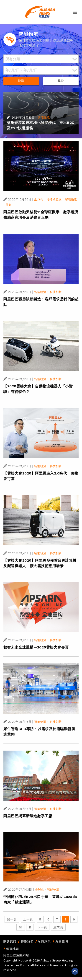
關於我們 (9, 941)
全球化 (38, 199)
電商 (8, 205)
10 (20, 927)
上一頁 (28, 919)
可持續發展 (54, 199)
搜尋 (21, 81)
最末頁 (58, 927)
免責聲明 (61, 941)
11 (30, 927)
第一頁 (12, 919)
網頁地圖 (12, 949)
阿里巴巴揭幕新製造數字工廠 (27, 816)
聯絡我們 (27, 941)
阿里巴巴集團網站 (16, 955)
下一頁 (42, 927)
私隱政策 (44, 941)
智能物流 (44, 117)
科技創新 (56, 292)
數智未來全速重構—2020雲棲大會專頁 (36, 647)
